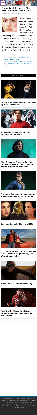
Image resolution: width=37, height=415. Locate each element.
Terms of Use (10, 406)
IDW (14, 61)
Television (22, 359)
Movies (22, 356)
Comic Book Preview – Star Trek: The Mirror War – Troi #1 (17, 9)
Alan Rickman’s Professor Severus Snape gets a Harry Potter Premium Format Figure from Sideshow (17, 164)
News (22, 333)
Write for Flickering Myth (22, 386)
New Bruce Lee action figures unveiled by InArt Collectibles (18, 103)
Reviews (22, 337)
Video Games (22, 366)
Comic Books (22, 363)
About (22, 377)
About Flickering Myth (22, 379)
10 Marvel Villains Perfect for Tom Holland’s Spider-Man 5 (16, 133)
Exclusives (22, 350)
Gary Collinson (14, 59)
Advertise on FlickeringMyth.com (22, 383)
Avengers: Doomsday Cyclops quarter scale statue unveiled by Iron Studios (18, 195)
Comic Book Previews (20, 58)
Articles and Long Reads (22, 343)
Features (22, 340)
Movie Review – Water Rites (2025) (16, 284)
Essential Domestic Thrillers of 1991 (17, 224)
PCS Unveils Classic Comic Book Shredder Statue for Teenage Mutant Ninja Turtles (17, 313)
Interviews (22, 346)
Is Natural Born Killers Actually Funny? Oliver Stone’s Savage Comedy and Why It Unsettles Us (18, 253)
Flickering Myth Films (22, 373)
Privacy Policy (20, 406)
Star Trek (18, 61)
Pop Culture (22, 353)
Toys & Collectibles (22, 370)
